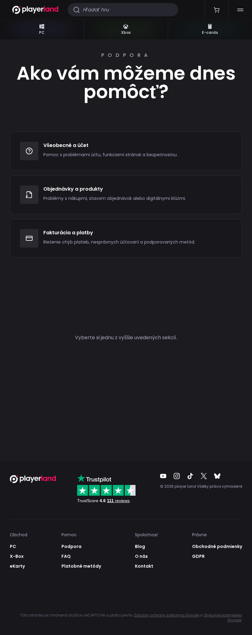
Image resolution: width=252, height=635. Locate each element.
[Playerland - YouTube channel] (163, 476)
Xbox (126, 32)
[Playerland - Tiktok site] (190, 476)
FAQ (66, 556)
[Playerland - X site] (204, 476)
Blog (140, 546)
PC (42, 32)
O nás (141, 556)
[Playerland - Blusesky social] (217, 476)
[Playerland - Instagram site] (177, 476)
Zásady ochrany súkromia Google (166, 615)
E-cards (210, 32)
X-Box (17, 556)
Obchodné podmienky (217, 546)
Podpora (71, 546)
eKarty (17, 566)
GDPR (198, 556)
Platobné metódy (81, 566)
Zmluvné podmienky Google (223, 618)
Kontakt (144, 566)
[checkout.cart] (216, 9)
